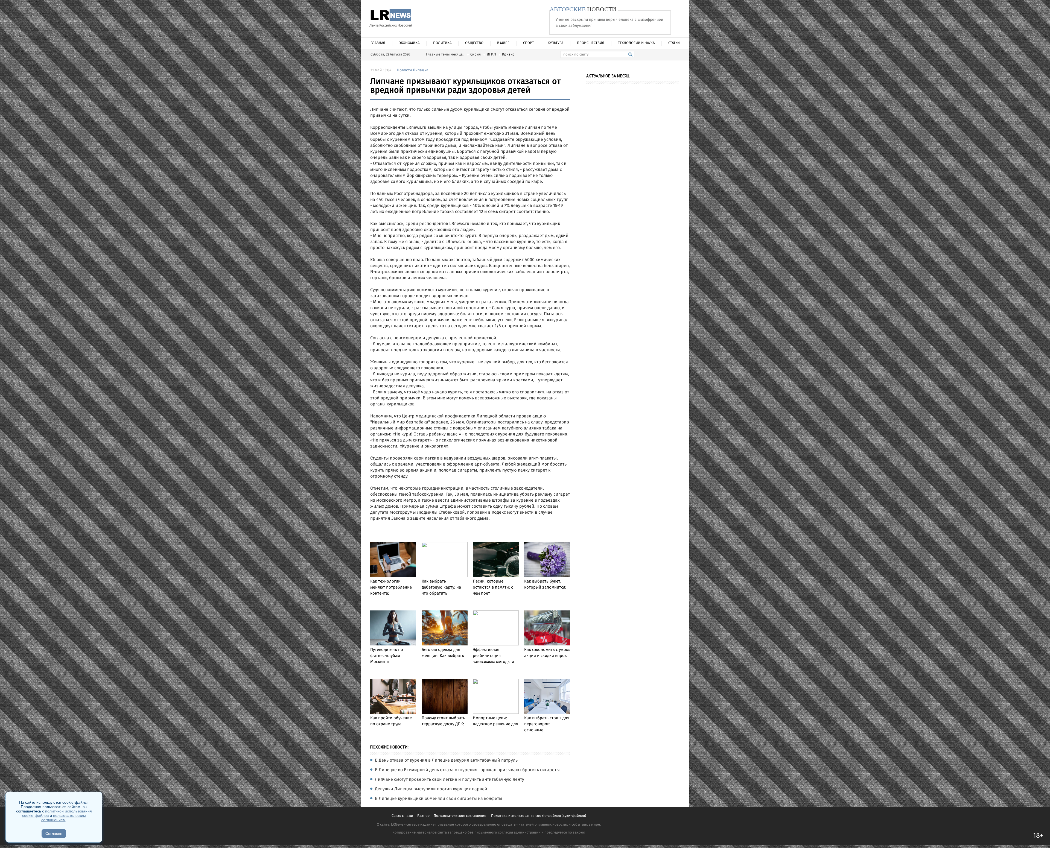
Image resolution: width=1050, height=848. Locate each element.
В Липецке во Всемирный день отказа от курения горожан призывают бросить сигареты (467, 770)
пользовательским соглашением (63, 817)
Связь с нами (402, 816)
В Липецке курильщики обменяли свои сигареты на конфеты (438, 799)
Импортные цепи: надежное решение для (495, 721)
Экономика (409, 43)
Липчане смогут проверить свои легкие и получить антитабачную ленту (449, 779)
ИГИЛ (491, 54)
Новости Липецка (412, 70)
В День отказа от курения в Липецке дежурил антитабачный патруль (446, 760)
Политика (442, 43)
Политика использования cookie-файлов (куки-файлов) (538, 816)
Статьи (674, 43)
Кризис (508, 54)
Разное (423, 816)
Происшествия (590, 43)
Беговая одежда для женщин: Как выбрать (443, 653)
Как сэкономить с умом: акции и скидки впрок (547, 653)
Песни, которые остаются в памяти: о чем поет (493, 587)
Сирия (475, 54)
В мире (503, 43)
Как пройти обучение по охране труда (391, 721)
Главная (378, 43)
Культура (555, 43)
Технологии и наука (636, 43)
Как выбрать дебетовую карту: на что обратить (441, 587)
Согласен (53, 833)
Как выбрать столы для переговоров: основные (546, 724)
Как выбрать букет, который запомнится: (545, 584)
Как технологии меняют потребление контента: (391, 587)
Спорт (528, 43)
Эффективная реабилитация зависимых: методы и (493, 656)
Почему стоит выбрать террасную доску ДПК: (443, 721)
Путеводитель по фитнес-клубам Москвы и (386, 656)
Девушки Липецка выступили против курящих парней (431, 789)
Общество (474, 43)
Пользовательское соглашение (460, 816)
